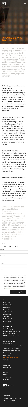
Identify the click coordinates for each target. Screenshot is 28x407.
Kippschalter (6, 307)
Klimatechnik (6, 355)
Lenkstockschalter (8, 319)
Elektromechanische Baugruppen (12, 331)
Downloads (6, 379)
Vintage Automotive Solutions (11, 348)
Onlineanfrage (7, 377)
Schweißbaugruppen (8, 329)
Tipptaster (6, 316)
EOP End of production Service (11, 336)
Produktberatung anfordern (18, 292)
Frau (10, 246)
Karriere (5, 372)
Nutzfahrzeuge (7, 353)
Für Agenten (11, 401)
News (5, 370)
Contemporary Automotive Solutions (13, 346)
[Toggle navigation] (25, 3)
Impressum (7, 396)
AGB (19, 398)
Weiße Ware (6, 360)
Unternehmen (7, 367)
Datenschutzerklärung (10, 288)
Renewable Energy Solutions (10, 357)
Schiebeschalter (7, 305)
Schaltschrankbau (8, 343)
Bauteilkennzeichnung (9, 333)
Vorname (2, 249)
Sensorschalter (7, 321)
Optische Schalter (8, 312)
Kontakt (5, 374)
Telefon (2, 270)
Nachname (2, 255)
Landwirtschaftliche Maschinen (11, 350)
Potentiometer (7, 314)
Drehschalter (6, 302)
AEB (5, 401)
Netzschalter (6, 309)
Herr (5, 246)
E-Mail (2, 263)
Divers (16, 246)
